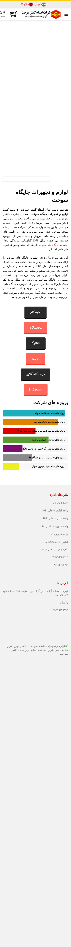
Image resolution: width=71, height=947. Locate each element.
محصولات (35, 327)
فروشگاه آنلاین (35, 374)
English (25, 4)
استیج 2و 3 (35, 389)
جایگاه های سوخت (48, 244)
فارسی (38, 4)
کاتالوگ (35, 343)
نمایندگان (35, 312)
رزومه (35, 358)
